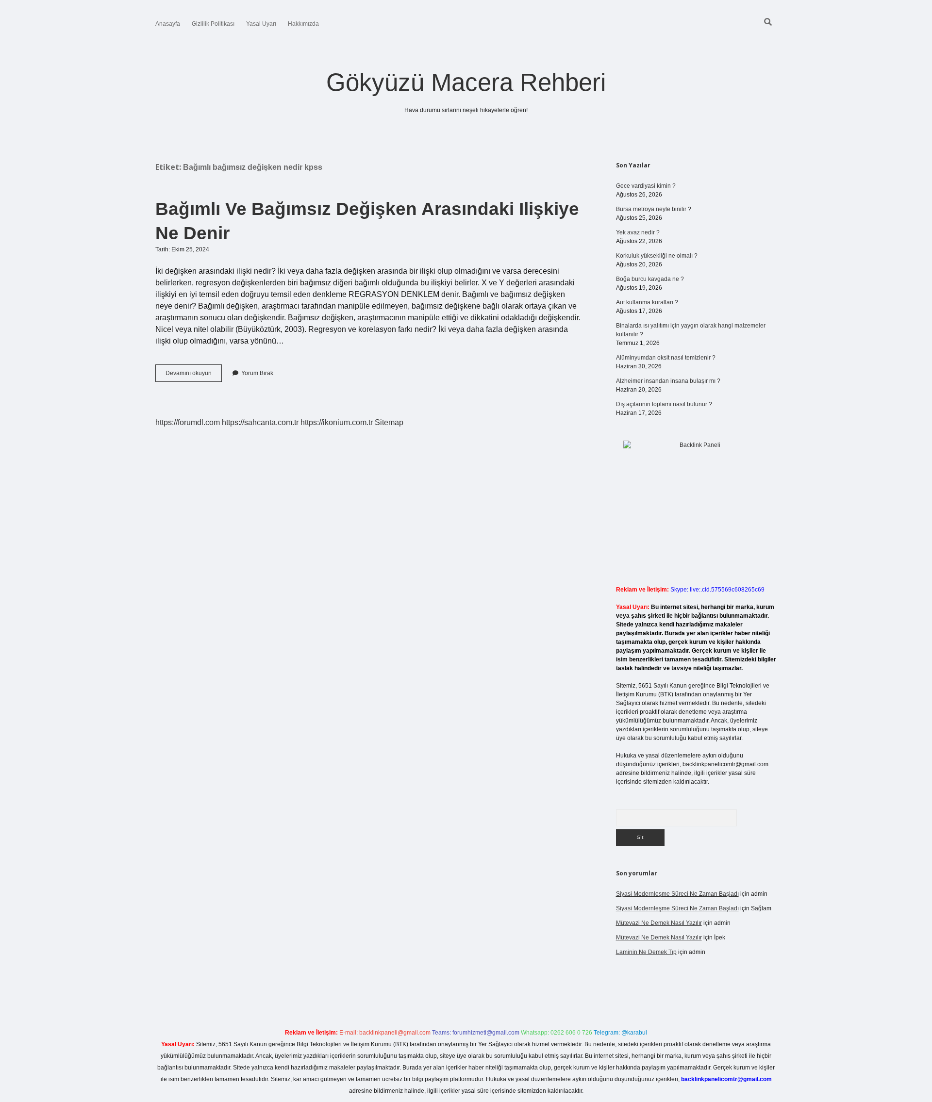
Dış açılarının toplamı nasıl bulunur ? (664, 404)
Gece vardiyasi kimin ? (646, 185)
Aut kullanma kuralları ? (647, 302)
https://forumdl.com (187, 422)
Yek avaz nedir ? (638, 232)
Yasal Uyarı (261, 23)
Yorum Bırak (257, 373)
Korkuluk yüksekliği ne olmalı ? (657, 255)
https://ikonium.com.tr (336, 422)
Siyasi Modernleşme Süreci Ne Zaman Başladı (677, 893)
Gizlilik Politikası (213, 23)
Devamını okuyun (194, 375)
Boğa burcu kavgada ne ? (650, 279)
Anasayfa (167, 23)
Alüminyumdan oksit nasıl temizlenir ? (666, 357)
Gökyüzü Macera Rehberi (466, 82)
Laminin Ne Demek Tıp (646, 952)
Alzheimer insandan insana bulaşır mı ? (668, 381)
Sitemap (389, 422)
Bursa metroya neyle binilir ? (653, 209)
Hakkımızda (303, 23)
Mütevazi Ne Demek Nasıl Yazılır (659, 923)
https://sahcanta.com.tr (260, 422)
